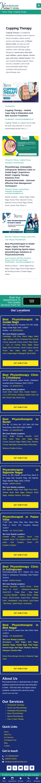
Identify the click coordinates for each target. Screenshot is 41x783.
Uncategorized (10, 106)
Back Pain (8, 237)
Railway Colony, (14, 339)
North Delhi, (31, 353)
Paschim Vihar (16, 650)
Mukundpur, (33, 444)
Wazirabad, (13, 444)
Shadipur (27, 647)
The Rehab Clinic (10, 740)
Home (6, 732)
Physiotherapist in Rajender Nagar (20, 471)
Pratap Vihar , (22, 592)
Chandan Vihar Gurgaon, (15, 537)
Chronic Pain (31, 237)
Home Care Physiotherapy (17, 708)
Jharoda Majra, (22, 444)
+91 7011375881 (16, 531)
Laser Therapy (9, 239)
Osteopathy (9, 162)
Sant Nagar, (28, 439)
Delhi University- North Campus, (20, 348)
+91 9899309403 (16, 330)
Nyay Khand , (24, 601)
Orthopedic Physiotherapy (17, 711)
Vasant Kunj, (20, 398)
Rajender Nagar (9, 645)
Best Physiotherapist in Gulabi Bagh (20, 321)
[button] (20, 734)
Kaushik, (30, 436)
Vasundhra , (15, 586)
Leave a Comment (10, 258)
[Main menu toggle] (38, 5)
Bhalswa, (6, 448)
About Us (7, 734)
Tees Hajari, (16, 350)
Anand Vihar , (26, 598)
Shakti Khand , (18, 603)
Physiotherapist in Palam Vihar (20, 518)
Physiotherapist (19, 162)
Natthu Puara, (26, 442)
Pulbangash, (22, 353)
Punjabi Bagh (22, 645)
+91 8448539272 (16, 386)
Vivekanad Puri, (26, 339)
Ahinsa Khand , (15, 598)
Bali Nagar (19, 647)
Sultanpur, (21, 395)
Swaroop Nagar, (15, 442)
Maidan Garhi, (30, 395)
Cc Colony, (16, 345)
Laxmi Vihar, (15, 439)
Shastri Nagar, (28, 336)
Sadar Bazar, (28, 350)
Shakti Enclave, (18, 436)
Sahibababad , (13, 601)
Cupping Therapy (25, 160)
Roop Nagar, (28, 345)
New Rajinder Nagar (10, 490)
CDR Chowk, (12, 395)
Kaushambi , (27, 603)
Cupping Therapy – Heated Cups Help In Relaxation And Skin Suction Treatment (19, 113)
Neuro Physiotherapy (15, 713)
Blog (6, 743)
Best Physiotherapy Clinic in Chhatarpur (20, 376)
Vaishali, (6, 586)
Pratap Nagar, (12, 353)
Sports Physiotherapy (15, 716)
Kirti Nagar (33, 642)
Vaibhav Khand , (27, 595)
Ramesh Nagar (8, 647)
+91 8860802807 (16, 430)
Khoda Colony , (27, 586)
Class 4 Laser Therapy (15, 719)
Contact (7, 746)
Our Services (9, 737)
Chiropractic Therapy (12, 160)
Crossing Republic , (12, 595)
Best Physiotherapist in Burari (20, 420)
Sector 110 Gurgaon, (18, 539)
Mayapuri (6, 650)
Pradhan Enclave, (16, 448)
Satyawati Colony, (16, 342)
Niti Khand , (8, 603)
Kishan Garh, (11, 398)
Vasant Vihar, (18, 392)
